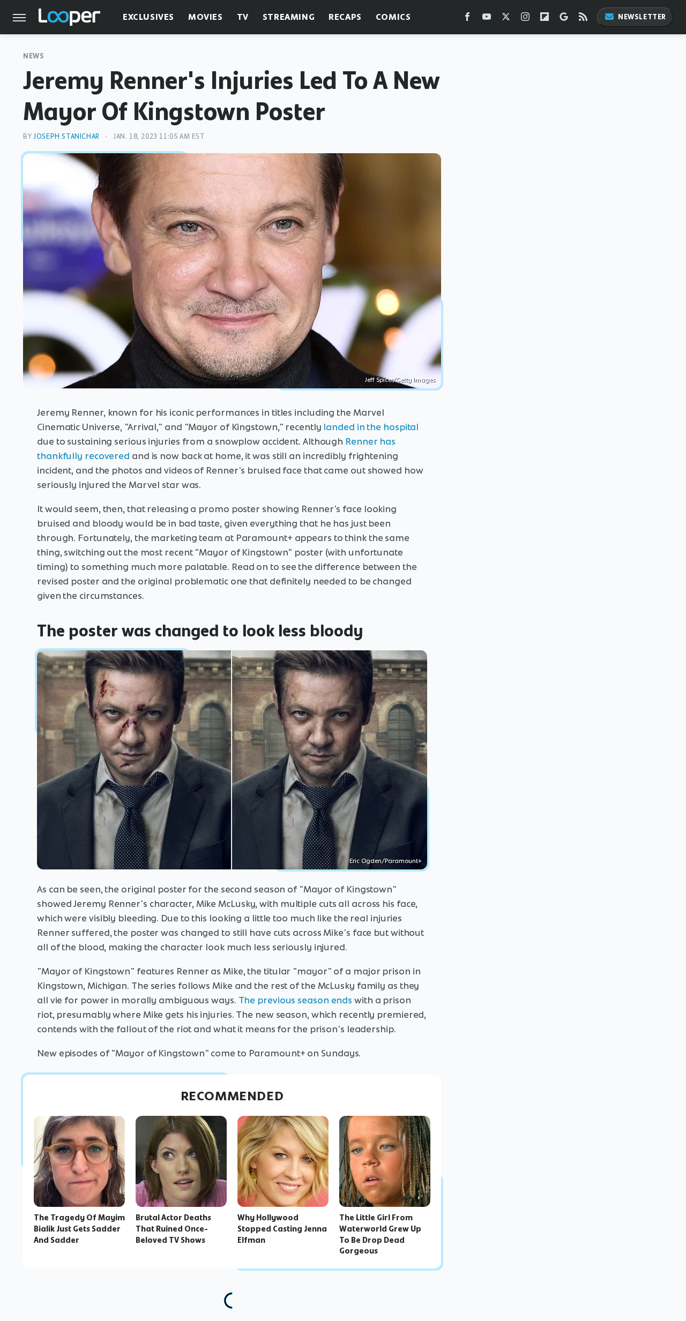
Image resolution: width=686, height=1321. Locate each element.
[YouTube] (486, 19)
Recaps (345, 16)
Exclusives (148, 16)
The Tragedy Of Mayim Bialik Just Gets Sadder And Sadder (79, 1228)
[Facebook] (467, 19)
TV (243, 16)
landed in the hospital (371, 427)
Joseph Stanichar (66, 136)
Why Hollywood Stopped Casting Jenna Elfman (282, 1228)
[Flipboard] (544, 19)
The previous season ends (295, 1000)
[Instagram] (525, 19)
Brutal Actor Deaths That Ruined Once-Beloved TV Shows (173, 1228)
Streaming (289, 16)
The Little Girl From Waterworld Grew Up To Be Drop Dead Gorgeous (380, 1234)
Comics (393, 16)
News (33, 55)
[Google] (563, 19)
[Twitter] (506, 19)
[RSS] (583, 19)
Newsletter (642, 16)
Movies (205, 16)
